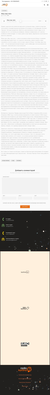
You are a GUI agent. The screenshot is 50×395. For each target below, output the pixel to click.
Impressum (25, 386)
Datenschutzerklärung (25, 375)
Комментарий (6, 176)
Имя (4, 195)
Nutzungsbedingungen (25, 378)
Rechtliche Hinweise (25, 382)
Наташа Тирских (5, 160)
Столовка (19, 160)
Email (20, 195)
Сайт (36, 195)
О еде (13, 160)
